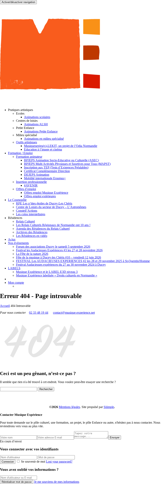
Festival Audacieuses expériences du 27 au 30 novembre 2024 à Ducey (61, 264)
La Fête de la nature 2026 (32, 253)
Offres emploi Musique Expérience (46, 192)
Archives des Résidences (31, 232)
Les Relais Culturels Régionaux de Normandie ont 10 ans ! (53, 225)
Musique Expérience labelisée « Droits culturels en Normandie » (56, 275)
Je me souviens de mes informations (56, 481)
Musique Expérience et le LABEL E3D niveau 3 (47, 271)
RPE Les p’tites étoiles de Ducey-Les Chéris (44, 203)
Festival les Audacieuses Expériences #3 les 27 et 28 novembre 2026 (59, 250)
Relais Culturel (25, 221)
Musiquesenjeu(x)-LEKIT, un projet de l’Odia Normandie (60, 146)
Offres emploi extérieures (40, 196)
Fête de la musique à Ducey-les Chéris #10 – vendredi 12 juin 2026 (58, 257)
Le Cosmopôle (17, 200)
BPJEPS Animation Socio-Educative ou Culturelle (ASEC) (61, 160)
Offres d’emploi (26, 189)
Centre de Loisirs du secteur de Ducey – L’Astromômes (51, 207)
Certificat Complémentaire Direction (47, 171)
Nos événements (18, 243)
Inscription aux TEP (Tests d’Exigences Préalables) (56, 167)
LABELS (14, 268)
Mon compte (16, 282)
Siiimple (109, 407)
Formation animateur (29, 156)
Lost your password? (59, 461)
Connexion (8, 461)
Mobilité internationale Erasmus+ (45, 178)
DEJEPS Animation (36, 174)
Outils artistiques (26, 142)
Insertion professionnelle (31, 182)
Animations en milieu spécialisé (44, 138)
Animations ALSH (36, 124)
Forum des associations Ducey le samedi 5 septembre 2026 (53, 246)
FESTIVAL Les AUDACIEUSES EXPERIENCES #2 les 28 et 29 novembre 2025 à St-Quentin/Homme (83, 261)
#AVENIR (31, 185)
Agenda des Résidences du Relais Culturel (43, 228)
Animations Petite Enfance (41, 131)
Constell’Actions (26, 210)
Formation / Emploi (20, 153)
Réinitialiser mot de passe (17, 481)
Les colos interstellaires (30, 214)
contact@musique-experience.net (74, 312)
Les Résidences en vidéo (31, 236)
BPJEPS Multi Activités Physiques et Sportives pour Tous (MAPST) (67, 164)
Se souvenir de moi (33, 461)
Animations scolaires (37, 117)
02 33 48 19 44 (38, 312)
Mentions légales (69, 407)
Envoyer (114, 437)
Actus (11, 239)
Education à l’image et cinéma (43, 149)
